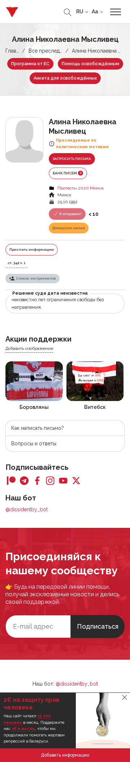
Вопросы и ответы (33, 443)
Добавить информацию (65, 755)
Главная (14, 51)
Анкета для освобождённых (65, 78)
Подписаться (97, 626)
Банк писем (67, 173)
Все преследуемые (52, 51)
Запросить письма (72, 159)
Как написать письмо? (37, 428)
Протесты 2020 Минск (80, 188)
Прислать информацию (31, 249)
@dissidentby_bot (26, 509)
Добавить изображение (29, 348)
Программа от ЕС (30, 63)
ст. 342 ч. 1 (16, 263)
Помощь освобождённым (90, 63)
